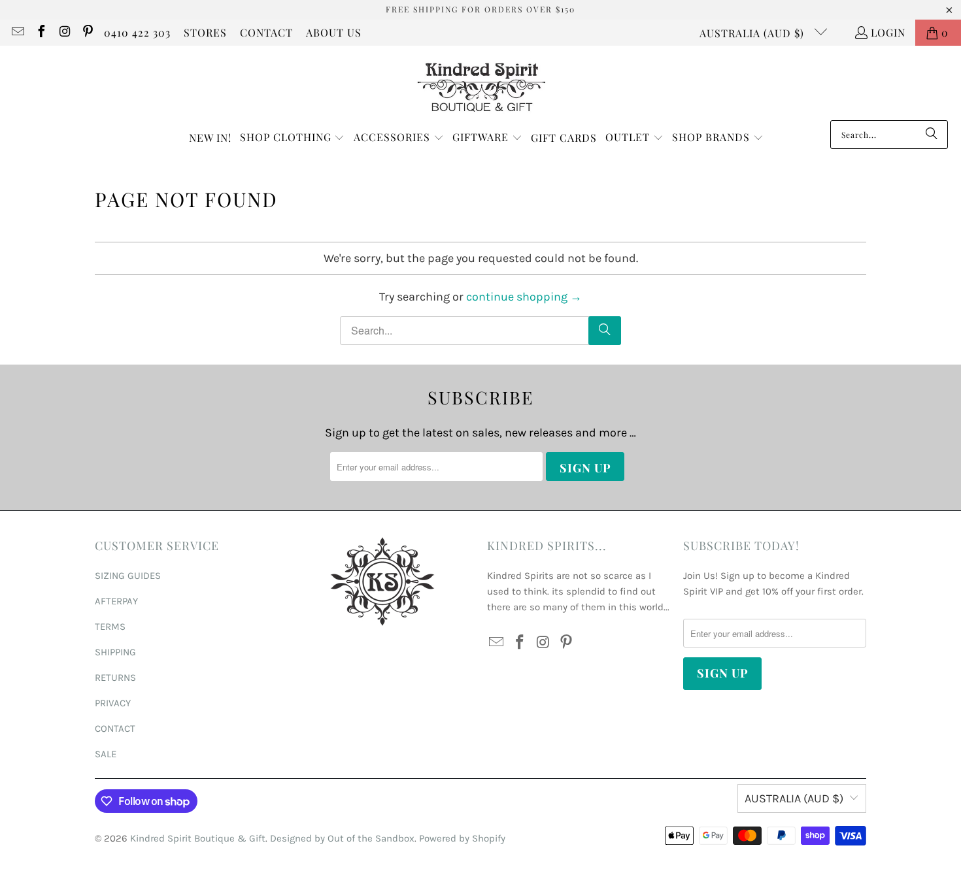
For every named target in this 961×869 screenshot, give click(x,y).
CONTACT (266, 32)
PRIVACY (113, 703)
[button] (292, 138)
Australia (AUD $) (753, 33)
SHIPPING (115, 652)
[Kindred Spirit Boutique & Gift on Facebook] (40, 32)
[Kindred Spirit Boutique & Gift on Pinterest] (87, 32)
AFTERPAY (116, 601)
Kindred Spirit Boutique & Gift (197, 838)
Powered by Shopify (462, 838)
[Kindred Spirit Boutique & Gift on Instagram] (64, 32)
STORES (205, 32)
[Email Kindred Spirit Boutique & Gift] (17, 32)
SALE (105, 754)
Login (888, 32)
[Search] (931, 134)
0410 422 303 (137, 32)
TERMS (110, 626)
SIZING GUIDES (128, 576)
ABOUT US (334, 32)
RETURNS (115, 677)
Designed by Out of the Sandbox (342, 838)
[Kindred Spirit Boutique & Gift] (481, 86)
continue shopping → (524, 296)
